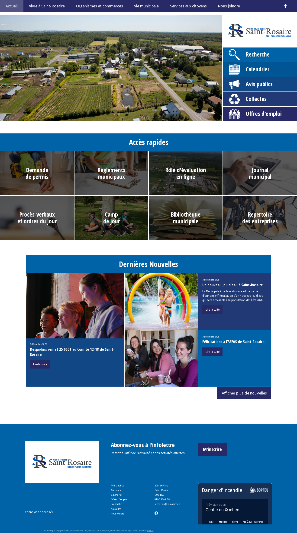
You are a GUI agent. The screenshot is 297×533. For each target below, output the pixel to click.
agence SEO (64, 531)
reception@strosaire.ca (167, 504)
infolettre (142, 531)
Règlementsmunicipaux (111, 173)
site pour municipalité (98, 531)
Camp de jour (111, 217)
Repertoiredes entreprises (260, 217)
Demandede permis (37, 173)
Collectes (256, 99)
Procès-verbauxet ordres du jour (37, 217)
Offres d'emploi (264, 114)
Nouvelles (116, 509)
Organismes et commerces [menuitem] (99, 6)
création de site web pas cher (123, 531)
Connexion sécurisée (39, 512)
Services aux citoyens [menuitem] (188, 6)
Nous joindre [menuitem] (229, 6)
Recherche (258, 54)
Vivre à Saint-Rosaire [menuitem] (47, 6)
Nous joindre (117, 513)
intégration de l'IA (78, 531)
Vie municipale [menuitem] (146, 6)
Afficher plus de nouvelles (244, 393)
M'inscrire (212, 449)
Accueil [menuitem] (12, 6)
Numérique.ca (51, 531)
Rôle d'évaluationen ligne (185, 173)
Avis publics (259, 84)
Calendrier (257, 69)
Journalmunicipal (260, 173)
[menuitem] (251, 3)
